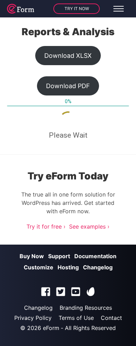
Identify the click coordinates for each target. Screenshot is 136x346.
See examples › (89, 226)
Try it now (77, 8)
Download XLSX (68, 55)
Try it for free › (46, 226)
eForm (51, 327)
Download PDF (68, 86)
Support (59, 256)
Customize (38, 267)
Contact (111, 317)
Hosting (68, 267)
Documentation (95, 256)
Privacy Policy (33, 317)
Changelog (98, 267)
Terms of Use (76, 317)
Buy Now (32, 256)
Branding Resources (86, 307)
